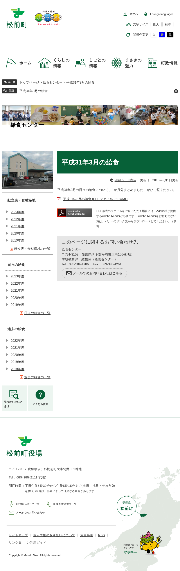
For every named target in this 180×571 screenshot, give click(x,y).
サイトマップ (18, 535)
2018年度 (17, 369)
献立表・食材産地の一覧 (32, 248)
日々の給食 (16, 264)
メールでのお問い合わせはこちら (97, 273)
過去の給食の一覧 (37, 377)
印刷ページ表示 (125, 180)
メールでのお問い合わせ (30, 512)
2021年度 (17, 226)
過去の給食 (16, 329)
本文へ (134, 14)
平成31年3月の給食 (33, 91)
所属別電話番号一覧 (65, 504)
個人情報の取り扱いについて (54, 535)
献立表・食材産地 (21, 200)
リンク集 (15, 542)
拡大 (156, 24)
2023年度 (17, 212)
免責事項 (86, 535)
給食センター (53, 82)
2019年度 (17, 240)
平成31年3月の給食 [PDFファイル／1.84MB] (95, 199)
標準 (168, 24)
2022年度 (17, 219)
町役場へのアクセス (28, 504)
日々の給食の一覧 (37, 313)
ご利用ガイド (36, 542)
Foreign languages (161, 14)
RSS (101, 535)
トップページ (29, 82)
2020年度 (17, 233)
